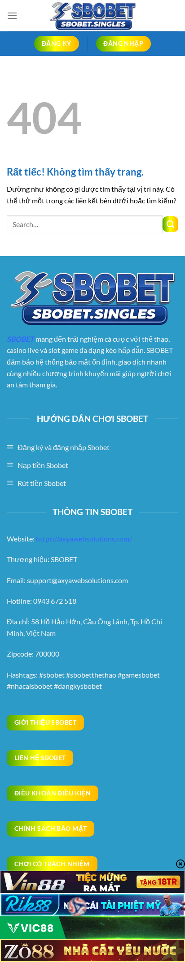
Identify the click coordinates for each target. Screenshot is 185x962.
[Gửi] (170, 224)
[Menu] (12, 15)
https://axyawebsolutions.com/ (84, 538)
